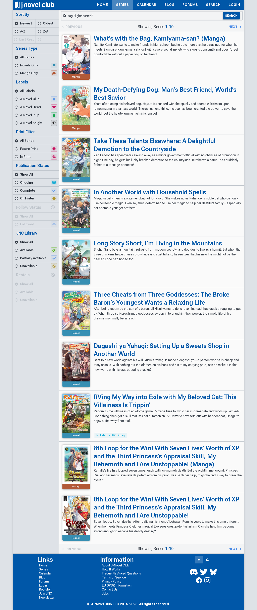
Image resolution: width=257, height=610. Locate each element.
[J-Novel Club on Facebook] (199, 580)
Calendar (45, 573)
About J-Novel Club (115, 565)
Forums (44, 581)
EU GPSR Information (117, 585)
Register (45, 589)
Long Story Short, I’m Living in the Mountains (158, 243)
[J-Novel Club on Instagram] (207, 580)
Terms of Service (114, 577)
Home (43, 565)
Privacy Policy (111, 581)
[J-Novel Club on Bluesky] (213, 572)
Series (43, 569)
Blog (42, 577)
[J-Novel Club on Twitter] (203, 572)
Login (43, 585)
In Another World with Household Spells (150, 192)
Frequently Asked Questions (121, 573)
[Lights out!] (207, 559)
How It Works (111, 569)
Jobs (105, 593)
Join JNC (45, 593)
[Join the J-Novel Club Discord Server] (194, 572)
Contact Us (109, 589)
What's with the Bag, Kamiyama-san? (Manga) (159, 38)
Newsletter (46, 597)
